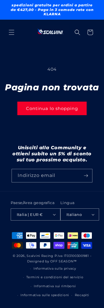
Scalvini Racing (40, 256)
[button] (11, 32)
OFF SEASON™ (63, 261)
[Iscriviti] (85, 175)
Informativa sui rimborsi (55, 286)
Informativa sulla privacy (55, 268)
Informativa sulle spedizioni (45, 295)
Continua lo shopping (52, 108)
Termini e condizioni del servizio (54, 277)
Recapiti (82, 295)
